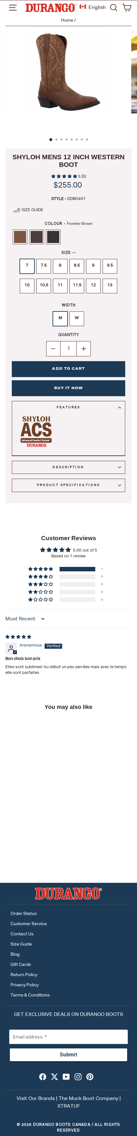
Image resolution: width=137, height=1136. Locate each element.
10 (27, 285)
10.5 (44, 285)
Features (69, 407)
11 (60, 285)
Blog (15, 954)
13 (109, 285)
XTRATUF (68, 1106)
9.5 (110, 265)
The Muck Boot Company (88, 1098)
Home (67, 20)
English (97, 7)
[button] (64, 177)
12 (93, 285)
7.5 (44, 265)
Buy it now (68, 388)
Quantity (68, 335)
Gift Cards (21, 964)
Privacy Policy (25, 985)
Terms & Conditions (30, 995)
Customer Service (29, 924)
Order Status (24, 913)
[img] (18, 637)
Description (68, 467)
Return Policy (24, 975)
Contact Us (22, 934)
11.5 (77, 285)
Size (68, 253)
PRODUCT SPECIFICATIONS (68, 485)
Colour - (69, 224)
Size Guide (21, 944)
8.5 (77, 265)
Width (69, 305)
